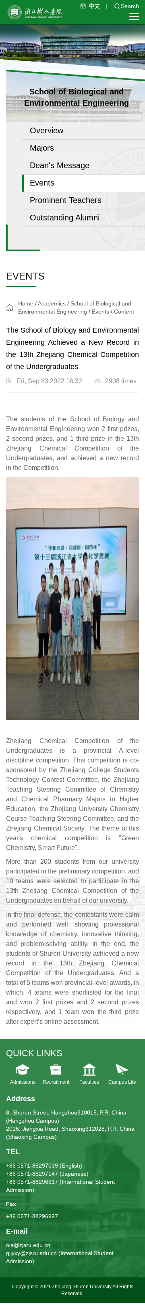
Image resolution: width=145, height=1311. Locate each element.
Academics (52, 303)
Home (25, 303)
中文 (94, 6)
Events (100, 311)
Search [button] (130, 6)
